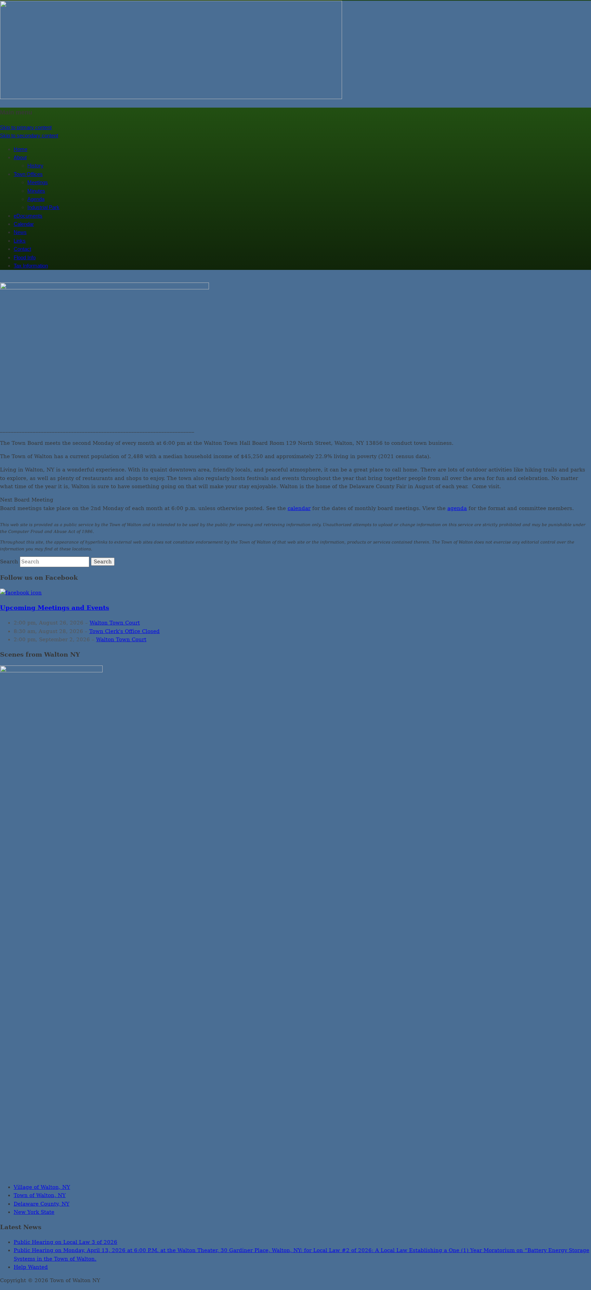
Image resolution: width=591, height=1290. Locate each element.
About (20, 157)
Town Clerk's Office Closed (124, 631)
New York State (34, 1212)
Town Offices (28, 174)
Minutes (36, 191)
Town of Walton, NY (40, 1195)
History (35, 165)
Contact (22, 249)
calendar (299, 508)
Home (20, 149)
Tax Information (31, 266)
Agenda (35, 199)
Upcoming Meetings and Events (54, 607)
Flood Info (25, 257)
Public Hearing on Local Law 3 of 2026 (65, 1242)
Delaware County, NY (41, 1204)
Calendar (24, 224)
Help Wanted (31, 1267)
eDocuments (28, 216)
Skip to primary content (26, 127)
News (20, 232)
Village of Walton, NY (42, 1187)
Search (9, 562)
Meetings (37, 182)
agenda (457, 508)
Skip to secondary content (29, 135)
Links (20, 241)
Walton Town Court (115, 623)
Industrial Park (43, 207)
